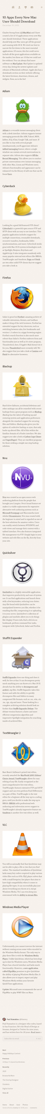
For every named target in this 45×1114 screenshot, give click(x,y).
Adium (5, 130)
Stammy (15, 1108)
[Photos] (32, 7)
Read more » (36, 1032)
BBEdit (12, 803)
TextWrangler (21, 778)
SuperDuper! (11, 440)
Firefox (21, 317)
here (10, 174)
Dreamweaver (15, 516)
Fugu (29, 259)
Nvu (4, 497)
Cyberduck (7, 228)
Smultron (6, 812)
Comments (33, 1108)
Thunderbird (15, 348)
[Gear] (25, 7)
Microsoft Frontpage (11, 513)
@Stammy (23, 1019)
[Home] (13, 7)
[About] (19, 7)
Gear (18, 1105)
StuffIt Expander (10, 677)
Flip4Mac (12, 971)
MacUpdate (17, 63)
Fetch (37, 259)
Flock (5, 354)
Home (5, 1105)
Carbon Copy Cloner (32, 436)
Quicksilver (7, 592)
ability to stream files (28, 895)
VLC (25, 876)
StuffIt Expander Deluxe (23, 708)
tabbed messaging (10, 149)
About (11, 1105)
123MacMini (25, 32)
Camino (35, 351)
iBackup (38, 412)
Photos (25, 1105)
